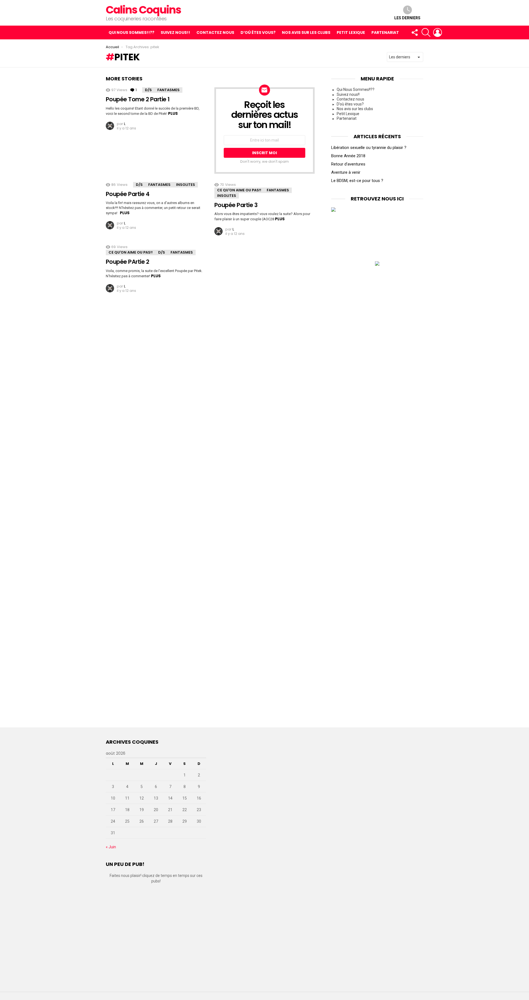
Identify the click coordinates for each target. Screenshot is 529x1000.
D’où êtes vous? (258, 32)
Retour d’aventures (348, 164)
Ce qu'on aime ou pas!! (239, 190)
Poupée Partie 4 (127, 194)
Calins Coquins (143, 9)
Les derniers (407, 18)
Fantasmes (168, 90)
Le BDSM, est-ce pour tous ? (357, 180)
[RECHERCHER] (426, 32)
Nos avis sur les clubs (306, 32)
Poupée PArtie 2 (127, 262)
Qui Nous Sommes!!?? (131, 32)
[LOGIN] (437, 32)
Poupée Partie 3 (235, 205)
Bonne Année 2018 (348, 155)
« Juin (111, 847)
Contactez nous (215, 32)
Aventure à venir (345, 172)
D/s (148, 90)
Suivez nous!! (175, 32)
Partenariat (385, 32)
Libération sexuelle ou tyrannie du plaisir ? (368, 147)
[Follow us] (414, 32)
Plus (173, 113)
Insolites (185, 184)
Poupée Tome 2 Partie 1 (137, 99)
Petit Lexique (351, 32)
